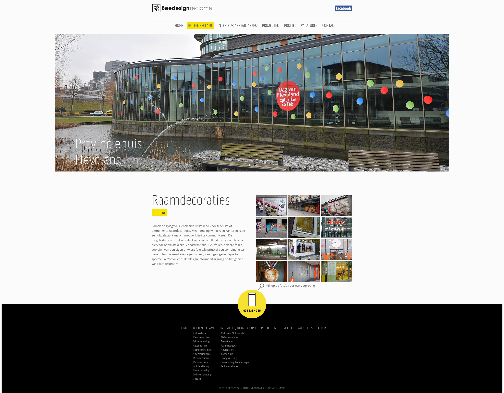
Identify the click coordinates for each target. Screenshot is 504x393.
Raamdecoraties (201, 337)
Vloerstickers (227, 354)
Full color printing (202, 374)
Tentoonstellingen (230, 366)
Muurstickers (227, 349)
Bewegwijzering (201, 370)
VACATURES (309, 25)
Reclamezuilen (200, 362)
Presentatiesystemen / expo (235, 362)
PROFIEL (290, 25)
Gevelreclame (200, 345)
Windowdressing (201, 341)
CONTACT (329, 25)
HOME (179, 25)
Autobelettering (201, 366)
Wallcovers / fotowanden (233, 333)
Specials (197, 378)
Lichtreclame (199, 333)
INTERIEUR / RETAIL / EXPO (237, 25)
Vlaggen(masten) (202, 354)
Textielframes (227, 341)
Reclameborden (201, 358)
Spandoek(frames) (202, 349)
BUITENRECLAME (200, 25)
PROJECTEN (270, 25)
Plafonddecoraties (229, 337)
